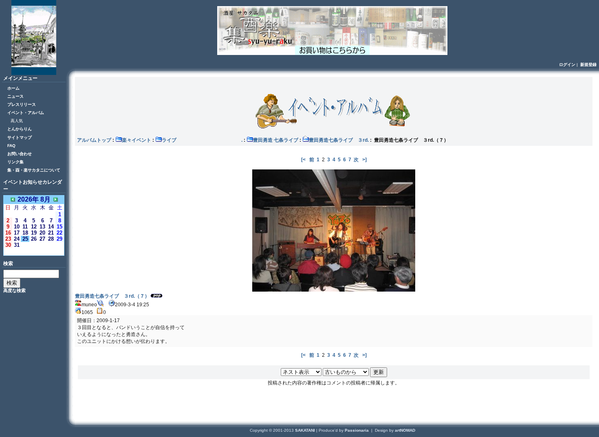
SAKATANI (305, 430)
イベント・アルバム (25, 112)
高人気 (17, 121)
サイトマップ (19, 137)
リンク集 (15, 162)
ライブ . (202, 140)
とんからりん (19, 129)
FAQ (11, 145)
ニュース (15, 96)
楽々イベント (136, 140)
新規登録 (588, 64)
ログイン (567, 64)
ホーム (13, 88)
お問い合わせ (19, 154)
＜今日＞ (33, 251)
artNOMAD (405, 430)
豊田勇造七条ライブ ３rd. (339, 140)
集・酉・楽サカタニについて (33, 170)
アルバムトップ (94, 140)
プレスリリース (21, 104)
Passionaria (357, 430)
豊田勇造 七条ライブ (275, 140)
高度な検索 (14, 290)
